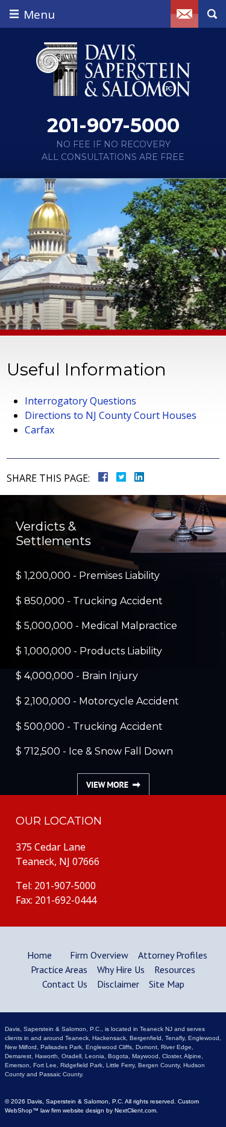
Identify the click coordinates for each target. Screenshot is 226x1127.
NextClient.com (135, 1110)
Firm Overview (99, 955)
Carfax (39, 429)
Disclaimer (118, 984)
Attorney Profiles (172, 955)
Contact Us (64, 984)
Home (39, 955)
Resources (174, 969)
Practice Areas (59, 969)
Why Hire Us (121, 969)
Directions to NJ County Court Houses (110, 415)
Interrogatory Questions (80, 400)
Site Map (166, 984)
